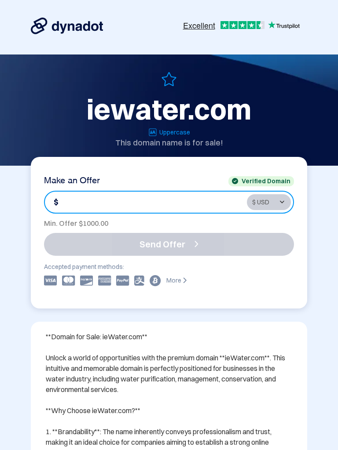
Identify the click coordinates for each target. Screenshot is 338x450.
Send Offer (162, 244)
